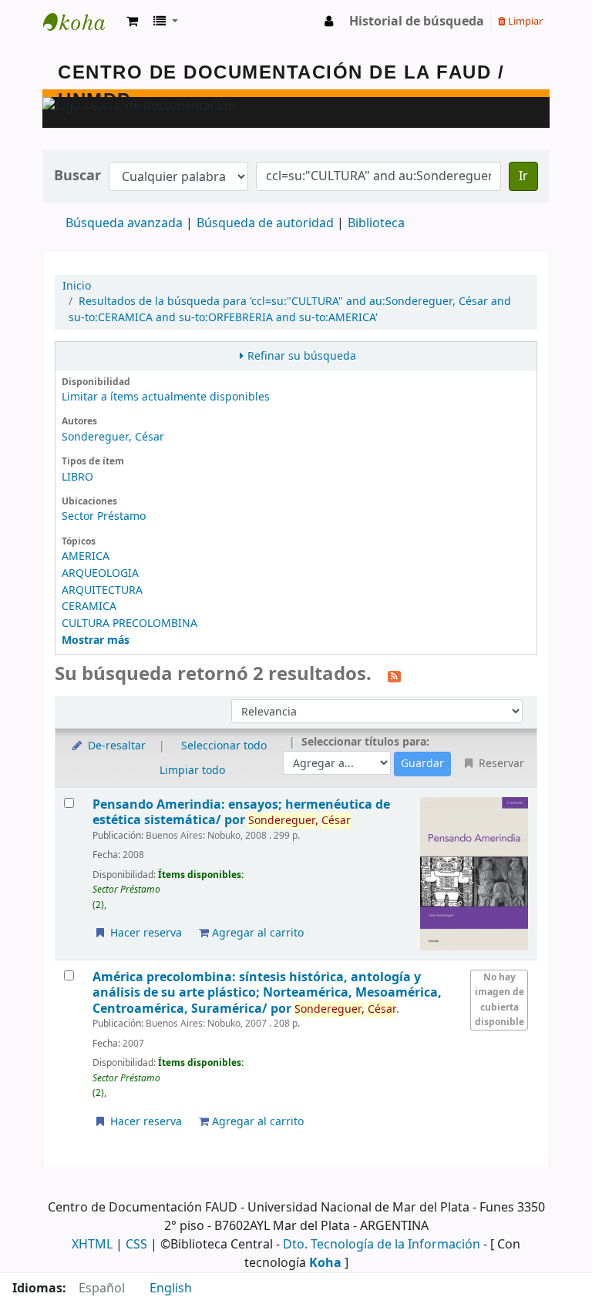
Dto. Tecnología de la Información (381, 1244)
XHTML (92, 1244)
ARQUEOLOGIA (100, 573)
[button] (132, 21)
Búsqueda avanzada (124, 223)
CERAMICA (89, 606)
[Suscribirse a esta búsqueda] (394, 675)
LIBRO (77, 477)
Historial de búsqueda (416, 21)
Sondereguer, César (113, 437)
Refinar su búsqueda (301, 356)
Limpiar (524, 21)
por (241, 812)
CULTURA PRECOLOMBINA (129, 623)
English (171, 1288)
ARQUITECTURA (102, 590)
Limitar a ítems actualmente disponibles (166, 397)
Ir (523, 176)
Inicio (76, 286)
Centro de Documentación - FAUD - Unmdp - (81, 21)
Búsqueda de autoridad (265, 223)
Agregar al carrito (256, 933)
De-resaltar (115, 746)
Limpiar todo (192, 770)
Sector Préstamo (104, 516)
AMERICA (85, 556)
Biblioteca (376, 223)
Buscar (77, 176)
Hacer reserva (144, 933)
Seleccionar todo (224, 746)
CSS (136, 1244)
